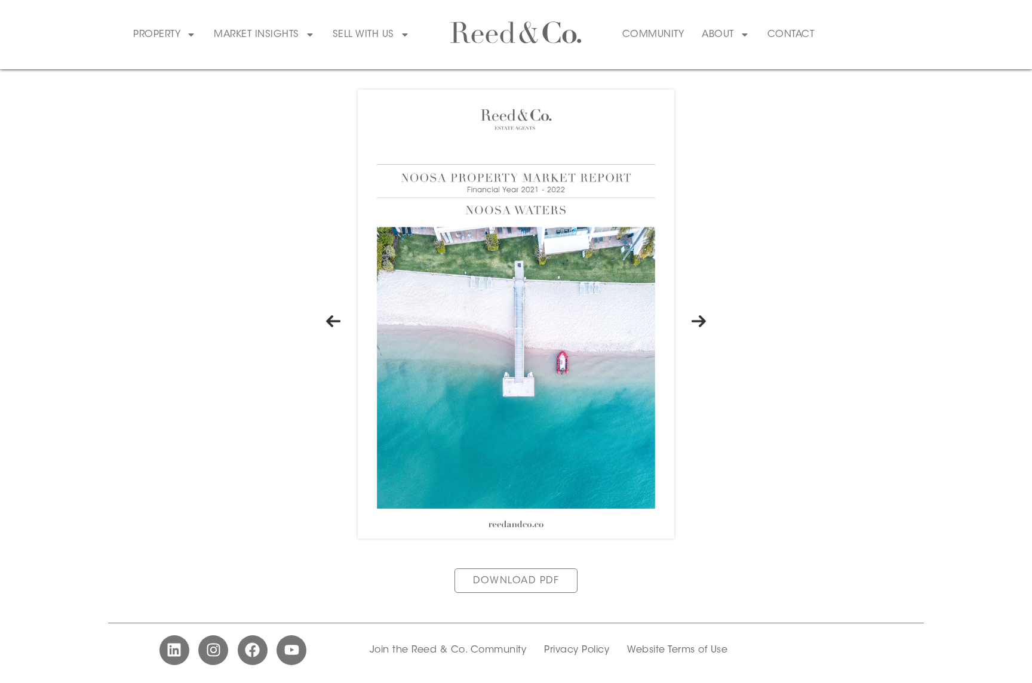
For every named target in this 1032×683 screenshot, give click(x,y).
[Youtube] (291, 650)
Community (653, 34)
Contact (791, 34)
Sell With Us (363, 34)
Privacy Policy (576, 650)
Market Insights (256, 34)
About (718, 34)
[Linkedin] (174, 650)
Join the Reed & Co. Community (448, 650)
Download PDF (516, 581)
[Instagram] (213, 650)
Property (156, 34)
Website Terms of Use (677, 650)
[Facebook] (253, 650)
